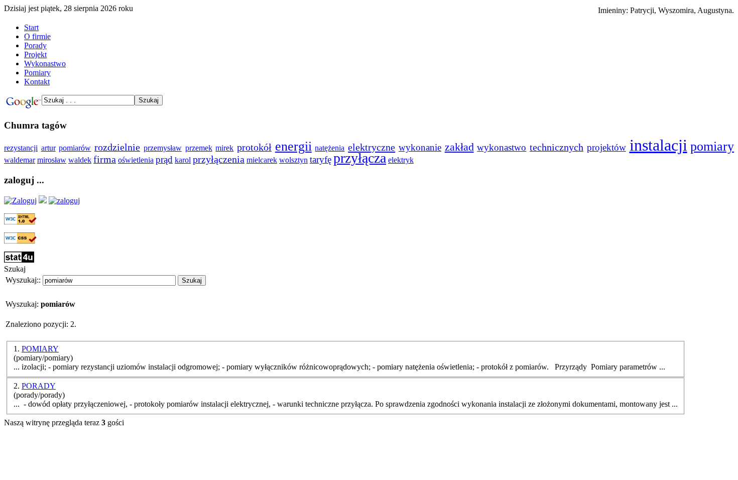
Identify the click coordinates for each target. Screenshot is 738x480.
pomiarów (75, 148)
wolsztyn (293, 160)
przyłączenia (218, 159)
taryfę (320, 159)
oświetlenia (136, 160)
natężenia (329, 148)
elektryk (401, 160)
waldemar (19, 160)
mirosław (51, 160)
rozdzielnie (117, 147)
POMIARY (40, 348)
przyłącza (359, 158)
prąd (164, 159)
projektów (606, 147)
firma (104, 159)
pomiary (712, 146)
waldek (79, 160)
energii (293, 146)
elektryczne (371, 147)
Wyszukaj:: (23, 280)
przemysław (163, 148)
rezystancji (21, 148)
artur (48, 148)
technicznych (556, 147)
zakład (459, 147)
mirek (224, 148)
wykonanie (420, 147)
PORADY (39, 386)
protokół (254, 147)
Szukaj (192, 280)
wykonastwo (501, 147)
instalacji (658, 145)
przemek (198, 148)
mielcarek (262, 160)
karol (183, 160)
